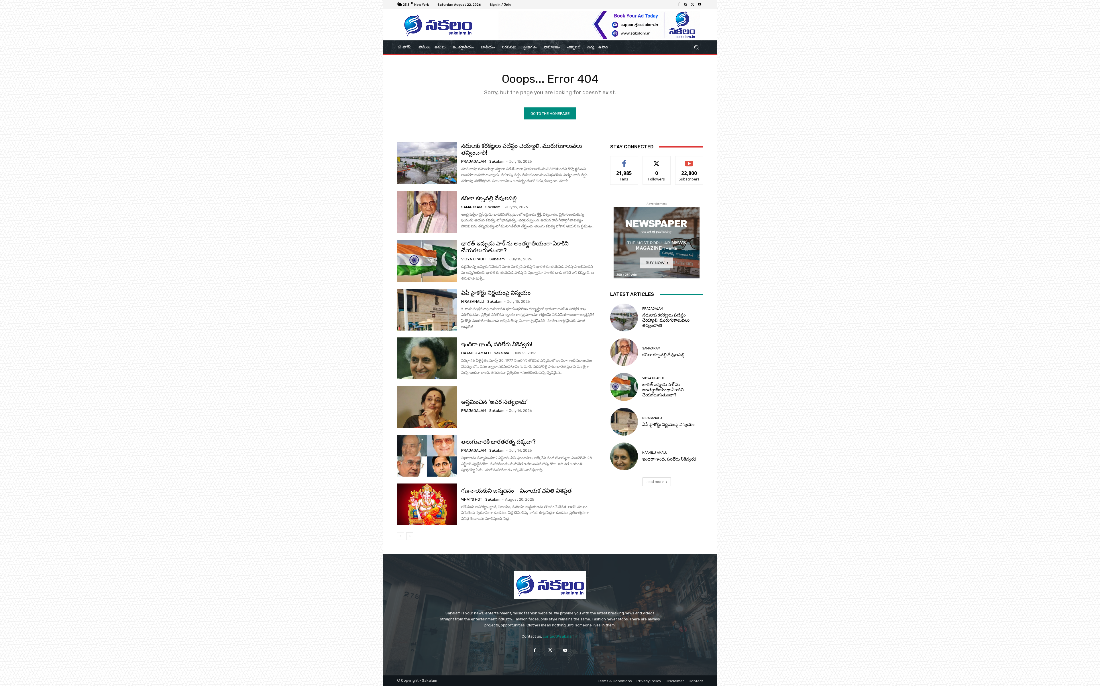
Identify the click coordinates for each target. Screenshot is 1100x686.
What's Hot (471, 499)
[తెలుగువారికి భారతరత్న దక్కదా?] (427, 456)
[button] (696, 47)
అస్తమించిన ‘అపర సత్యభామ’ (494, 401)
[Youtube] (699, 4)
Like (624, 160)
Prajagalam (473, 161)
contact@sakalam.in (561, 636)
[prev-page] (400, 536)
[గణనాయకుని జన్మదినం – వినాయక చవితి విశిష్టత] (427, 504)
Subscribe (689, 160)
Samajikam (471, 207)
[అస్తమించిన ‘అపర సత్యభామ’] (427, 407)
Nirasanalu (472, 301)
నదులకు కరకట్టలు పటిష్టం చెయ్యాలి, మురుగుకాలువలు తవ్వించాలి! (666, 320)
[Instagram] (685, 4)
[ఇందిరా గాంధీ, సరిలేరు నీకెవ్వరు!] (427, 358)
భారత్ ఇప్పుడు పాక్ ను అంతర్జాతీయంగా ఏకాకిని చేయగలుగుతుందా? (515, 247)
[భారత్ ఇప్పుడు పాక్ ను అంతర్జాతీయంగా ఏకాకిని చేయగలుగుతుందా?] (427, 261)
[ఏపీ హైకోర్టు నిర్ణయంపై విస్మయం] (427, 310)
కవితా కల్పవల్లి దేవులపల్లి (489, 198)
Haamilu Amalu (476, 353)
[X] (692, 4)
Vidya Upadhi (473, 259)
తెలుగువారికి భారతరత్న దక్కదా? (498, 441)
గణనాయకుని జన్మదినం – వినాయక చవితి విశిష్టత (516, 490)
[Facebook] (678, 4)
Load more (655, 481)
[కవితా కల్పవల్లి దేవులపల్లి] (427, 212)
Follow (656, 160)
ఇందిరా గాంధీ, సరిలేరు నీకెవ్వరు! (497, 344)
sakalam (496, 161)
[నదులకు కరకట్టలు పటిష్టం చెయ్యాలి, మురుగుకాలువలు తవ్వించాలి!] (427, 163)
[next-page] (409, 536)
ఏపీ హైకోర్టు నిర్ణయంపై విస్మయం (496, 292)
